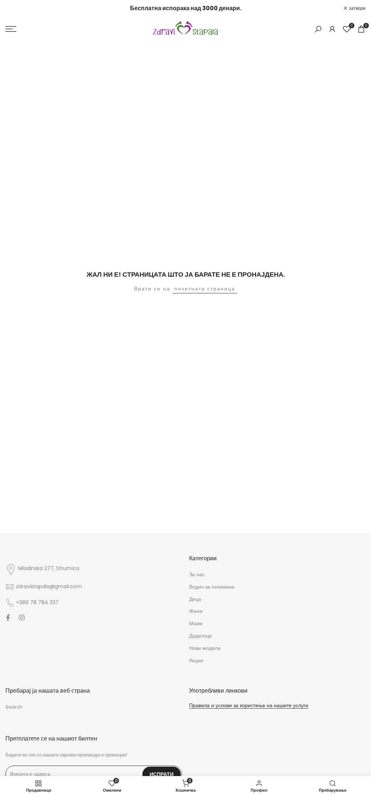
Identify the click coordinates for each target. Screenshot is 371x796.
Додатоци (200, 635)
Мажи (196, 623)
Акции (196, 660)
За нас (197, 574)
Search (13, 707)
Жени (196, 611)
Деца (195, 599)
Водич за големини (211, 586)
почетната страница (204, 288)
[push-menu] (10, 29)
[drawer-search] (318, 29)
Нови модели (205, 648)
